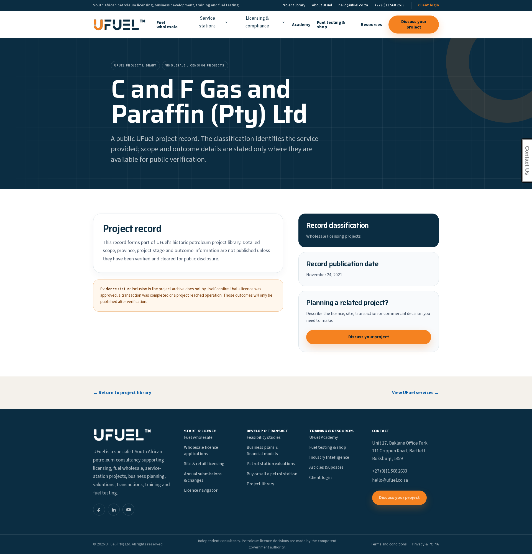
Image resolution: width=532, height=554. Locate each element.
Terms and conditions (389, 544)
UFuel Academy (323, 437)
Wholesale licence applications (201, 450)
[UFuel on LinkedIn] (114, 509)
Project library (293, 5)
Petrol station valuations (271, 464)
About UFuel (322, 5)
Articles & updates (326, 467)
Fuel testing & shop (331, 24)
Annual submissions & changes (203, 477)
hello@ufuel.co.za (353, 5)
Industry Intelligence (329, 457)
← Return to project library (122, 392)
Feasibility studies (264, 437)
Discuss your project (413, 24)
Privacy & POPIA (425, 544)
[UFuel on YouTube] (128, 509)
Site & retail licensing (204, 464)
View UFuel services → (415, 392)
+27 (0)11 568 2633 (390, 5)
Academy (301, 25)
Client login (428, 5)
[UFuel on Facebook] (99, 509)
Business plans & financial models (262, 450)
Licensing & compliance (257, 22)
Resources (371, 25)
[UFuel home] (119, 24)
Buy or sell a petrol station (272, 474)
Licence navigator (201, 490)
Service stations (207, 22)
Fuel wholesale (167, 24)
